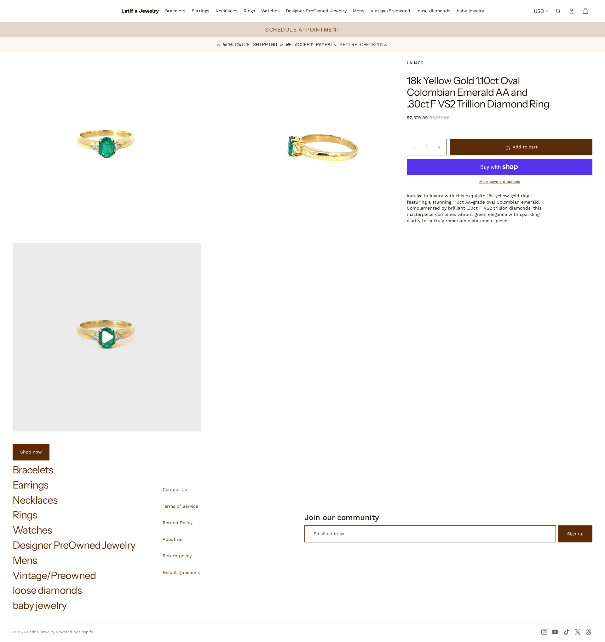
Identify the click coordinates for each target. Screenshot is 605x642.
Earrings (30, 485)
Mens (25, 560)
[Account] (572, 11)
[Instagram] (544, 632)
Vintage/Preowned (54, 575)
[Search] (558, 11)
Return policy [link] (177, 555)
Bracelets (33, 470)
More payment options (499, 181)
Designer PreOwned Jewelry (74, 545)
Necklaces (35, 500)
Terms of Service (180, 506)
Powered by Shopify (74, 632)
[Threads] (588, 632)
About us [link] (172, 539)
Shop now (31, 451)
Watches (32, 530)
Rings (25, 515)
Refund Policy (178, 522)
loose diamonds (47, 590)
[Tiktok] (566, 632)
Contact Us (175, 489)
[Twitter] (577, 632)
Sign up (575, 533)
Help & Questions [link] (181, 572)
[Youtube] (555, 632)
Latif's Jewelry (40, 632)
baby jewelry (40, 605)
